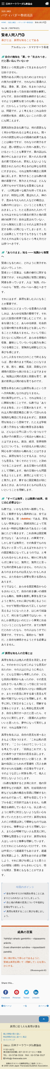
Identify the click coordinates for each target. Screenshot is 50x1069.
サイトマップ (9, 1040)
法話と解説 (12, 22)
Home (3, 22)
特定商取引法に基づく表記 (15, 1037)
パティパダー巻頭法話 (25, 22)
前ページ (8, 1006)
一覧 (25, 1006)
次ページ (42, 1006)
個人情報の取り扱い (12, 1034)
